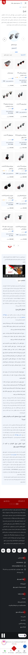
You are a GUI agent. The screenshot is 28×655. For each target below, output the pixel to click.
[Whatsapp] (8, 551)
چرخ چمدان (10, 73)
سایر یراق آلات (18, 435)
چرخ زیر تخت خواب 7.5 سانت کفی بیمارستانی (7, 228)
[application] (14, 271)
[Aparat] (14, 551)
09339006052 (19, 562)
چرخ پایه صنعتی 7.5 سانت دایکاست (8, 105)
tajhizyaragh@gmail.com (17, 566)
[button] (4, 39)
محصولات (24, 652)
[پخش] (23, 276)
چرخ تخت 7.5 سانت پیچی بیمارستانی (21, 168)
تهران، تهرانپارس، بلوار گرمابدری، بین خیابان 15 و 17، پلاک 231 (13, 571)
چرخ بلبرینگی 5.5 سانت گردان (21, 74)
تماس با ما (23, 617)
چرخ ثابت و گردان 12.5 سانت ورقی (20, 136)
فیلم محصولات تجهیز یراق (19, 587)
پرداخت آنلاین (22, 624)
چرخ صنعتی (14, 45)
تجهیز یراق (24, 7)
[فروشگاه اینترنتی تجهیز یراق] (4, 2)
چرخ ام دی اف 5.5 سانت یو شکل (7, 168)
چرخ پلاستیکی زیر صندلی (21, 197)
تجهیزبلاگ (23, 584)
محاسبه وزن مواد (22, 602)
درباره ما (24, 598)
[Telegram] (25, 551)
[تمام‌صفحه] (5, 276)
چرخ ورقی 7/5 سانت (8, 135)
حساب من (23, 620)
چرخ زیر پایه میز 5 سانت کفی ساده (7, 197)
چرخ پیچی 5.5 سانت (21, 104)
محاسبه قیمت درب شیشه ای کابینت (17, 605)
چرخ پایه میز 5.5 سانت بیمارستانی (20, 228)
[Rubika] (3, 551)
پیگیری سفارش (18, 652)
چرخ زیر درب (13, 454)
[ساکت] (7, 276)
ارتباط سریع (23, 627)
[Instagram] (19, 551)
